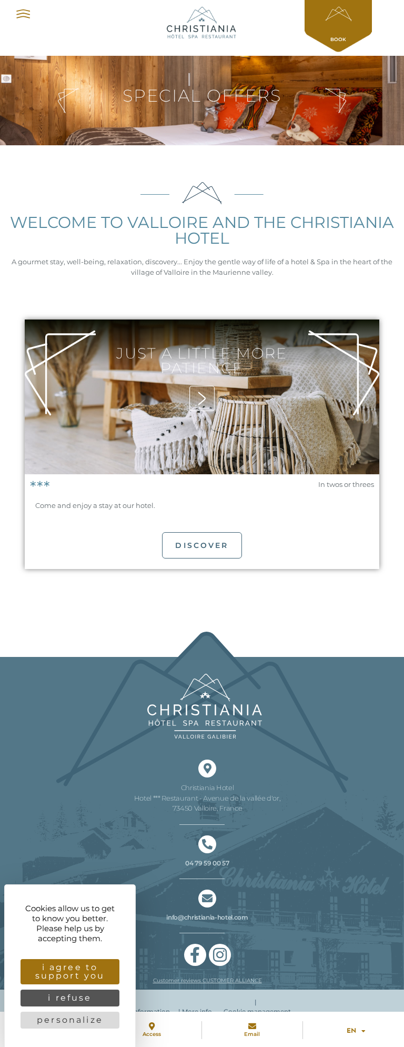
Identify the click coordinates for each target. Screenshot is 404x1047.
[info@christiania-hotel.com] (207, 899)
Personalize (70, 1020)
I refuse (70, 998)
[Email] (252, 1026)
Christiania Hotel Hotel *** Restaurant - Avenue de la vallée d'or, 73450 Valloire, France (207, 797)
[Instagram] (220, 955)
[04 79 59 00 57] (207, 844)
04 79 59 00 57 (207, 863)
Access (152, 1034)
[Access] (152, 1026)
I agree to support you (70, 971)
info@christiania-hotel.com (207, 917)
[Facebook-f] (195, 955)
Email (252, 1034)
